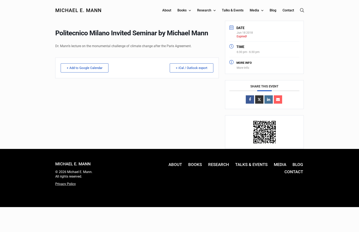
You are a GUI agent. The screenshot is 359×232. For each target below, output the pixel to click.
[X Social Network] (259, 99)
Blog (298, 164)
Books (195, 164)
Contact (293, 171)
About (175, 164)
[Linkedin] (268, 99)
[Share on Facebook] (250, 99)
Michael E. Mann (78, 10)
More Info (243, 67)
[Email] (278, 99)
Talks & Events (251, 164)
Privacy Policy (65, 184)
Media (280, 164)
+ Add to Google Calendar (84, 68)
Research (218, 164)
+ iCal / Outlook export (191, 68)
